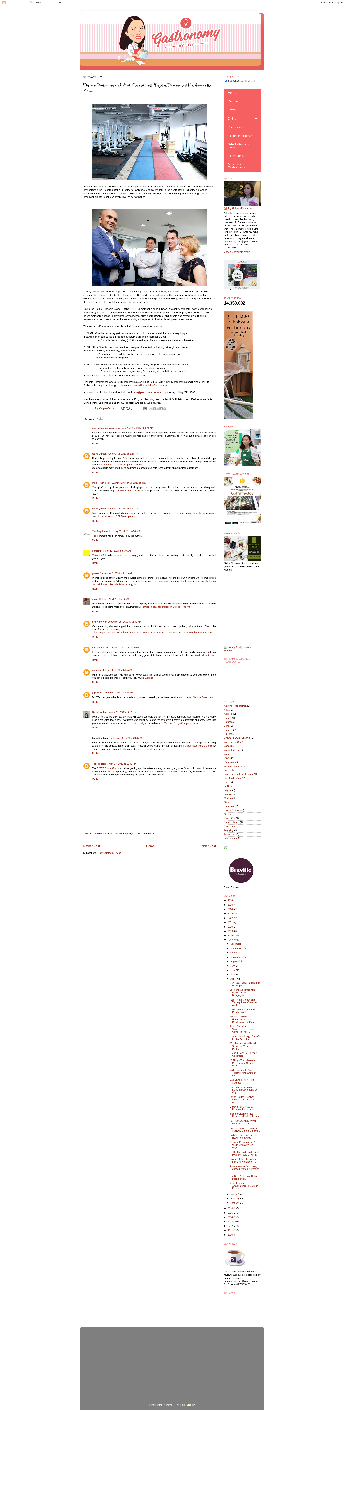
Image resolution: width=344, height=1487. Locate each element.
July (232, 966)
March (234, 1194)
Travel (232, 110)
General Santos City (234, 766)
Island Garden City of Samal (238, 774)
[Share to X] (158, 408)
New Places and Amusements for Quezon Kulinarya (244, 1186)
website (149, 678)
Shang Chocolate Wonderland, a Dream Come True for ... (242, 1029)
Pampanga (229, 806)
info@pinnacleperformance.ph (151, 392)
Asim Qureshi (99, 454)
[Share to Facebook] (161, 408)
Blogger (190, 1405)
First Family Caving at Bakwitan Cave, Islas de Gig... (243, 1090)
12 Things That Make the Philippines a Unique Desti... (242, 1063)
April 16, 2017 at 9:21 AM (140, 428)
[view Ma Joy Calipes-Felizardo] (242, 650)
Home (150, 846)
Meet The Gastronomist (237, 166)
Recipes (233, 101)
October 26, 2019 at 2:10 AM (123, 508)
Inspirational (236, 156)
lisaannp (97, 551)
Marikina (228, 798)
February (235, 1198)
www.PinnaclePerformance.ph (151, 385)
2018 (230, 935)
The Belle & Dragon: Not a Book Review (243, 1177)
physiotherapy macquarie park (109, 428)
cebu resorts (230, 838)
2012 (230, 1226)
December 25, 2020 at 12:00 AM (124, 622)
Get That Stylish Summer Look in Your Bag (243, 1122)
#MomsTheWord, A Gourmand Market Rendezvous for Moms (243, 1019)
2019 (230, 931)
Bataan (227, 718)
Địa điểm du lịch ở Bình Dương (133, 632)
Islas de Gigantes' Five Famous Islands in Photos (244, 1115)
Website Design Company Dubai (181, 723)
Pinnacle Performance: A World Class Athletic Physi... (242, 1145)
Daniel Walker (99, 712)
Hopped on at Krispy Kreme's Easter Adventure (245, 1037)
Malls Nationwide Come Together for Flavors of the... (243, 1073)
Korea (227, 782)
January (234, 1203)
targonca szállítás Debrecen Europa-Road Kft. (167, 607)
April (233, 979)
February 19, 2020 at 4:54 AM (124, 531)
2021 (230, 922)
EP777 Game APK (106, 768)
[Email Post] (144, 408)
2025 (230, 905)
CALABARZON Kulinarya (237, 738)
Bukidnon (229, 734)
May (233, 974)
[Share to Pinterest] (164, 408)
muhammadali (100, 647)
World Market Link (204, 655)
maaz (95, 599)
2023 (230, 913)
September (236, 957)
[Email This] (151, 408)
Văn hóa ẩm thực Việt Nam (198, 632)
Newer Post (91, 846)
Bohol (227, 726)
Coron (227, 754)
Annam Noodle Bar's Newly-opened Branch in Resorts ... (244, 1169)
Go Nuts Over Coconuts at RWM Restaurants (243, 1136)
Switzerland (230, 826)
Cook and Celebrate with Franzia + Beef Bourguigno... (242, 993)
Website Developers (203, 697)
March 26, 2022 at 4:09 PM (122, 712)
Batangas (229, 722)
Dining (232, 118)
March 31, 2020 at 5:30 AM (117, 551)
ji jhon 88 (97, 693)
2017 (230, 940)
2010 (230, 1235)
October (234, 952)
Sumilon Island (231, 822)
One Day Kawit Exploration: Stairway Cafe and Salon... (245, 1129)
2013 (230, 1221)
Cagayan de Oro (232, 742)
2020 (230, 927)
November (236, 948)
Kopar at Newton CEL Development (116, 516)
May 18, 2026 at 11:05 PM (122, 764)
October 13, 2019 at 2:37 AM (123, 454)
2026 (230, 900)
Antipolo (228, 714)
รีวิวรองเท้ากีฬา (99, 555)
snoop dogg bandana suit (198, 746)
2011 (230, 1230)
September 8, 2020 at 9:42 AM (116, 573)
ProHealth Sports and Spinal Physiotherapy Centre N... (244, 1153)
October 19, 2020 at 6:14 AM (114, 599)
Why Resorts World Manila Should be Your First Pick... (243, 1046)
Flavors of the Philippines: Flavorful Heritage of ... (243, 1160)
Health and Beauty (240, 135)
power (95, 573)
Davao (227, 758)
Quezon (228, 814)
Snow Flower (99, 622)
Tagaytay (228, 830)
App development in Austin (125, 490)
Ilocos (227, 770)
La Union (228, 786)
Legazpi (228, 794)
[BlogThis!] (154, 408)
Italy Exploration (232, 778)
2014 (230, 1217)
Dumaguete (230, 762)
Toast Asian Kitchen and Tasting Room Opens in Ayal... (243, 1002)
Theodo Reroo (100, 764)
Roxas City (229, 818)
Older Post (208, 846)
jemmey (96, 670)
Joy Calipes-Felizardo (240, 208)
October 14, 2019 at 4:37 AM (135, 483)
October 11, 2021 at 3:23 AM (124, 647)
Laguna (227, 790)
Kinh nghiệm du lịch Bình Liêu (166, 632)
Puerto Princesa (232, 810)
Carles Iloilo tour (232, 750)
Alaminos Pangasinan (235, 706)
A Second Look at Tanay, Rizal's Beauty (242, 1011)
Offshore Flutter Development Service (122, 465)
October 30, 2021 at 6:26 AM (117, 670)
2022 (230, 918)
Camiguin (229, 746)
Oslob (227, 802)
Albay (227, 710)
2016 (230, 1208)
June (233, 970)
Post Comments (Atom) (110, 853)
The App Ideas (100, 531)
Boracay (228, 730)
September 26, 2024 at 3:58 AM (125, 738)
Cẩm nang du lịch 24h (103, 632)
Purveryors (235, 127)
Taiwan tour (230, 834)
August (234, 961)
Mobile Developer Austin (105, 483)
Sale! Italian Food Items (239, 146)
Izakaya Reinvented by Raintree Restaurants (242, 1108)
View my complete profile (237, 252)
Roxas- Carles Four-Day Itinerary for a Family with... (242, 1100)
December (236, 944)
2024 (230, 909)
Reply (95, 443)
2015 (230, 1213)
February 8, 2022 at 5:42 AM (118, 693)
